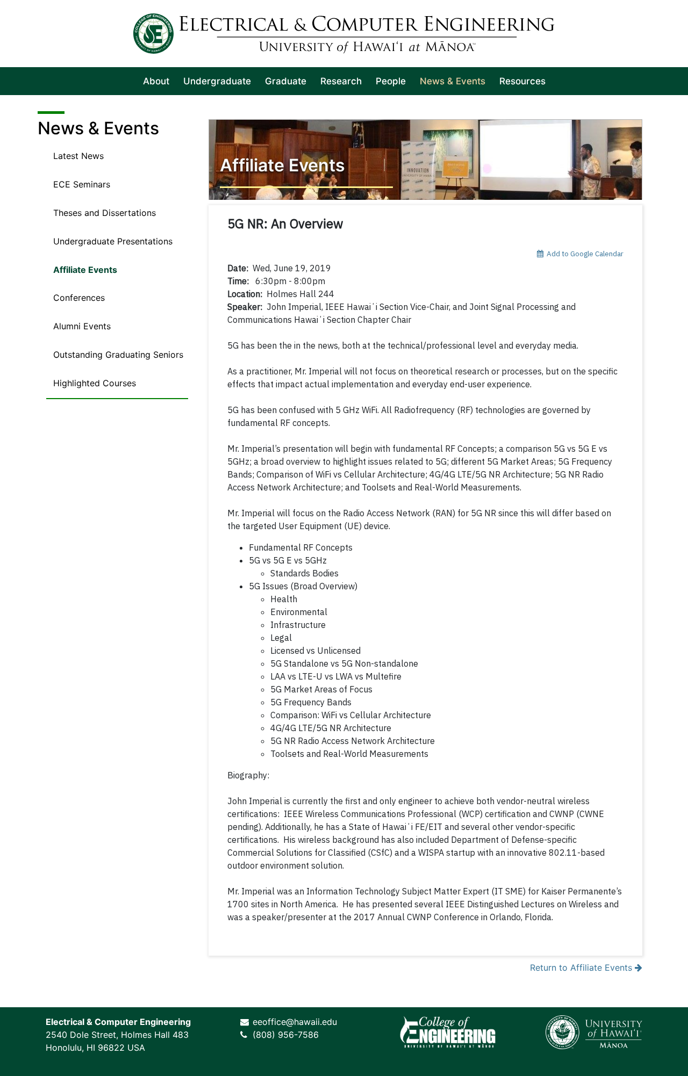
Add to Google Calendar (583, 253)
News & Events (98, 128)
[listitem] (156, 81)
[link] (447, 1032)
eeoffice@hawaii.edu (295, 1021)
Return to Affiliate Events (582, 967)
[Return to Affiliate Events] (425, 159)
